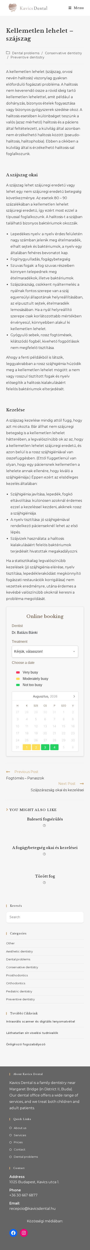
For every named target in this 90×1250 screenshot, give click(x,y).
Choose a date (23, 663)
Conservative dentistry (63, 53)
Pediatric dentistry (19, 991)
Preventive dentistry (27, 57)
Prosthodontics (17, 975)
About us (20, 1128)
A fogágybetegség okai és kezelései (45, 847)
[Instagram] (24, 1233)
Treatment (19, 641)
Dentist (17, 626)
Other (10, 943)
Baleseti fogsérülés (45, 819)
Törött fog (45, 876)
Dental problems (26, 53)
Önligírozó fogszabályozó (26, 1044)
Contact (19, 1149)
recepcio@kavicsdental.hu (32, 1209)
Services (20, 1135)
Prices (18, 1142)
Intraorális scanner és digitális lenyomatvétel (40, 1021)
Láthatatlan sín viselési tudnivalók (32, 1033)
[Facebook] (13, 1233)
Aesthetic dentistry (19, 951)
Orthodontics (15, 983)
